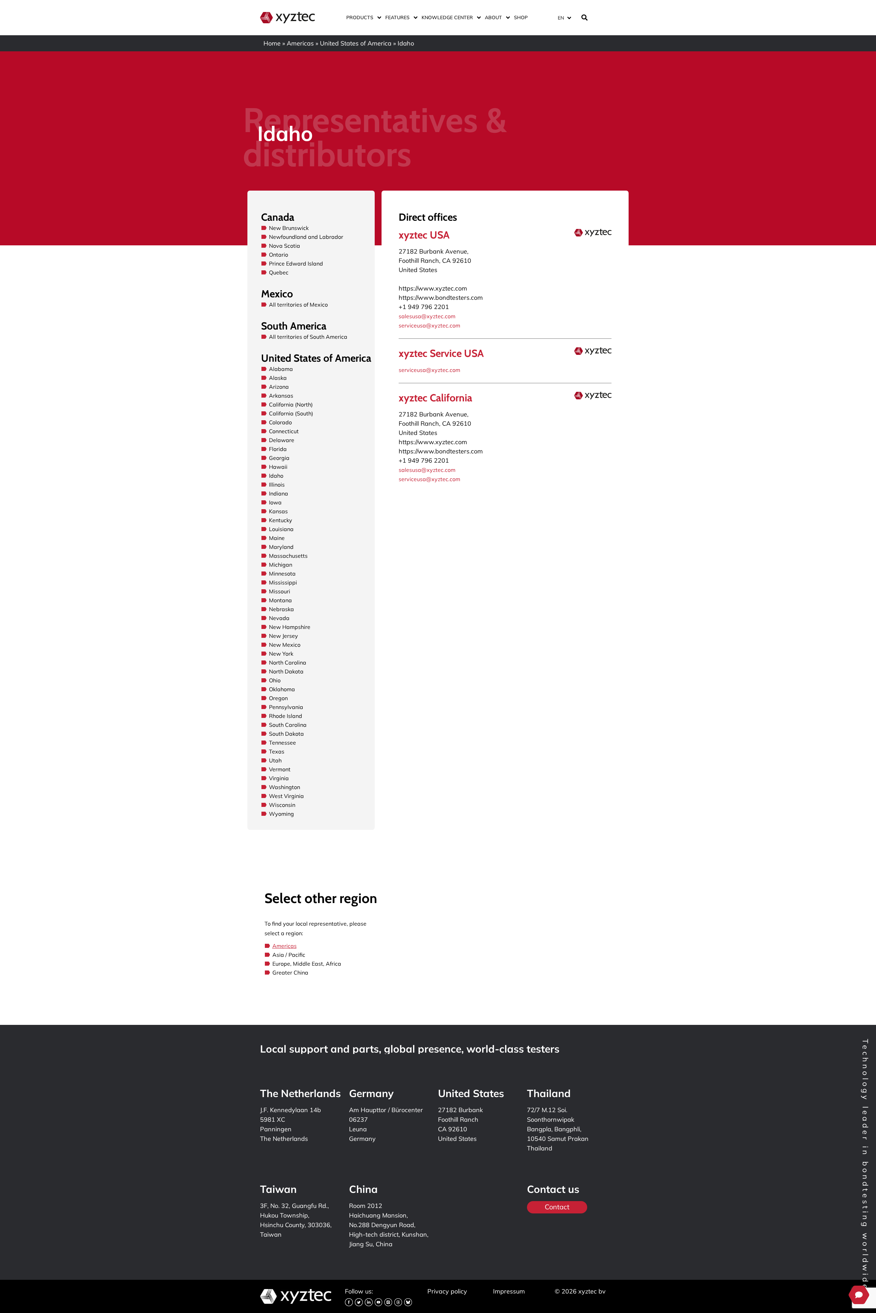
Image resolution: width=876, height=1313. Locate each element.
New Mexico (284, 644)
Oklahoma (282, 689)
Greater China (290, 972)
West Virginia (286, 796)
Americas (300, 43)
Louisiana (281, 529)
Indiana (278, 493)
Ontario (278, 254)
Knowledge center (447, 17)
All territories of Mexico (298, 304)
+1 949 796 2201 (424, 307)
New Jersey (283, 635)
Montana (280, 600)
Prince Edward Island (296, 263)
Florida (278, 449)
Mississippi (283, 582)
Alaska (278, 377)
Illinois (277, 484)
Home (272, 43)
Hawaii (278, 466)
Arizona (279, 386)
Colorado (280, 422)
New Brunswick (289, 227)
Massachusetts (288, 555)
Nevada (279, 618)
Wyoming (281, 813)
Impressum (509, 1291)
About (493, 17)
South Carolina (288, 724)
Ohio (275, 680)
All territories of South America (308, 336)
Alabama (281, 368)
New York (281, 653)
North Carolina (287, 662)
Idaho (276, 475)
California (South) (291, 413)
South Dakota (286, 733)
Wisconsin (282, 804)
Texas (276, 751)
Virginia (279, 778)
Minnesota (282, 573)
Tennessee (282, 742)
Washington (284, 787)
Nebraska (281, 609)
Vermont (280, 769)
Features (397, 17)
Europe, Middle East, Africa (306, 963)
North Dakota (286, 671)
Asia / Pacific (288, 954)
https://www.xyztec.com (433, 288)
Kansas (278, 511)
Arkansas (281, 395)
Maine (277, 538)
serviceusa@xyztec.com (429, 325)
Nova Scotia (284, 245)
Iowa (275, 502)
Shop (521, 17)
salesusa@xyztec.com (427, 316)
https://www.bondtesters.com (441, 297)
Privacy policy (447, 1291)
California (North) (291, 404)
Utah (275, 760)
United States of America (355, 43)
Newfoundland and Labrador (306, 236)
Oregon (278, 698)
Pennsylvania (286, 707)
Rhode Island (285, 715)
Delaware (281, 440)
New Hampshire (289, 626)
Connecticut (284, 431)
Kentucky (280, 520)
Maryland (281, 546)
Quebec (278, 272)
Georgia (279, 457)
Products (359, 17)
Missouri (279, 591)
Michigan (280, 564)
